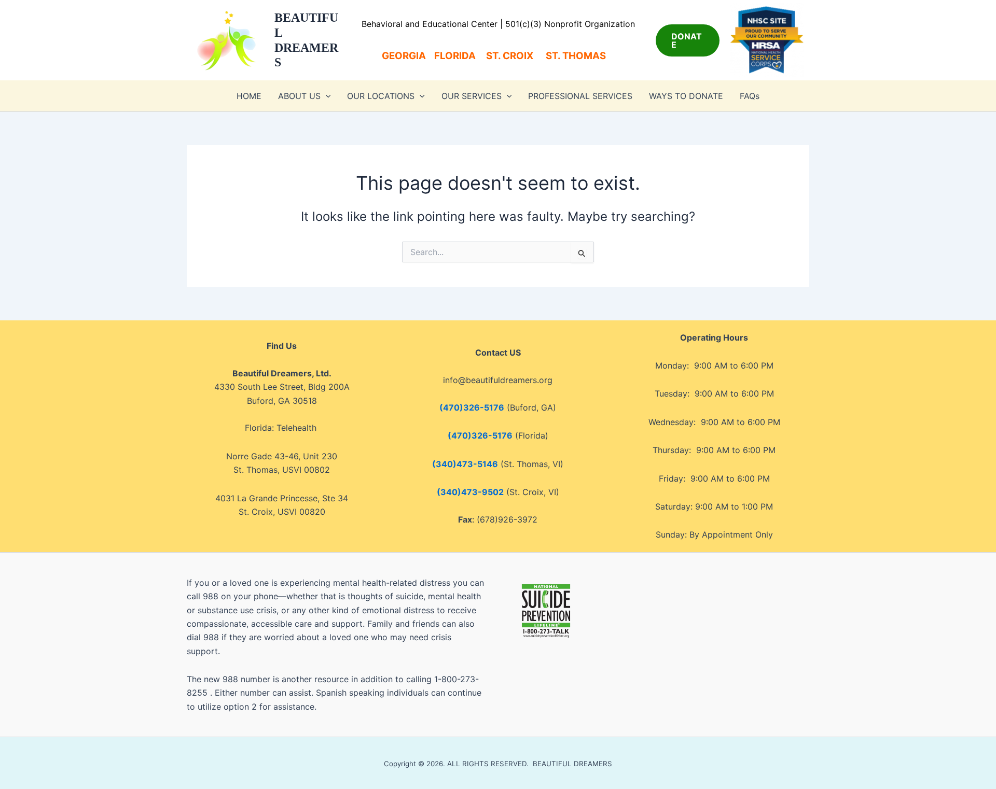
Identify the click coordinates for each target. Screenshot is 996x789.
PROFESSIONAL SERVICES (580, 96)
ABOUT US (299, 96)
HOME (249, 96)
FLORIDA (455, 56)
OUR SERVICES (471, 96)
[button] (688, 40)
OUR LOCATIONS (380, 96)
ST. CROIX (509, 56)
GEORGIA (404, 56)
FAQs (749, 96)
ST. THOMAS (580, 56)
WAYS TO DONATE (686, 96)
